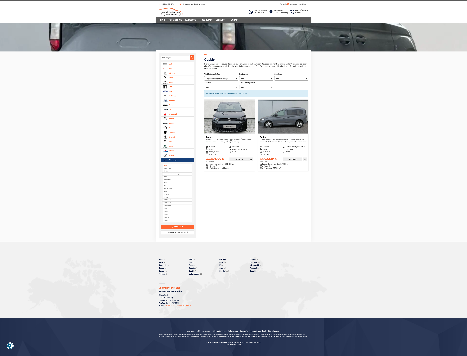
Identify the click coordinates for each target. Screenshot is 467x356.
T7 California (167, 200)
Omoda (171, 123)
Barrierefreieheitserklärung (250, 331)
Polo (165, 191)
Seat (170, 141)
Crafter (166, 171)
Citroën (171, 73)
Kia (169, 109)
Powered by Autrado (233, 345)
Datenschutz (233, 331)
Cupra (170, 78)
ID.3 (165, 182)
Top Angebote (175, 20)
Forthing (171, 96)
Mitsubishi (172, 114)
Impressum (206, 331)
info (205, 55)
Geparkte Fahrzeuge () (178, 232)
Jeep (170, 105)
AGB (198, 331)
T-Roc (166, 197)
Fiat (170, 87)
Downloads (207, 20)
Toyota (171, 155)
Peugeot (171, 132)
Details (239, 159)
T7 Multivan (167, 205)
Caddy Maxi (167, 168)
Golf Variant (167, 179)
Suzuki (171, 151)
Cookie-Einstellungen (270, 331)
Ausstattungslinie (247, 83)
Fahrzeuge (190, 20)
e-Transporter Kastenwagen (172, 174)
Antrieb (207, 83)
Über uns (220, 20)
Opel (170, 128)
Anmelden (293, 4)
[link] (251, 159)
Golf (165, 176)
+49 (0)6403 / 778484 (168, 4)
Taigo (165, 208)
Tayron (166, 211)
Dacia (170, 82)
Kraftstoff (243, 74)
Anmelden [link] (178, 227)
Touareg (166, 217)
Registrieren (302, 4)
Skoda (171, 146)
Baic (170, 68)
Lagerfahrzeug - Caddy (229, 135)
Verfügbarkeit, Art (212, 74)
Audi (170, 64)
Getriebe (278, 74)
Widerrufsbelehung (219, 331)
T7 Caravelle (167, 202)
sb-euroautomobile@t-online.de (193, 4)
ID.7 (165, 185)
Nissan (171, 119)
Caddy (166, 165)
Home (162, 20)
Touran (166, 220)
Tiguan (166, 214)
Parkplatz (284, 4)
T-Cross (166, 194)
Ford (170, 91)
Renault (171, 137)
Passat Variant (168, 188)
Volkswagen (173, 160)
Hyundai (171, 100)
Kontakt (234, 20)
